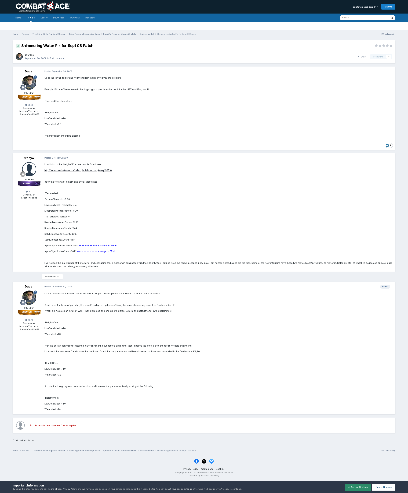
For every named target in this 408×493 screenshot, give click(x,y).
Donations (90, 17)
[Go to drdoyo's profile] (29, 169)
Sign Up (388, 6)
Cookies (220, 469)
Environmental (57, 58)
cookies (103, 489)
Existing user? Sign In (365, 7)
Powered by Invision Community (204, 475)
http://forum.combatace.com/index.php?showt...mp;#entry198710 (78, 170)
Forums (31, 17)
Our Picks (75, 17)
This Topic (379, 17)
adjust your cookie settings (178, 489)
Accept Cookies (359, 487)
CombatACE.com (206, 473)
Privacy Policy (190, 469)
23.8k (30, 105)
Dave (31, 54)
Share (363, 56)
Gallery (43, 17)
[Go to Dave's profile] (19, 56)
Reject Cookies (383, 487)
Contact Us (207, 469)
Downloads (58, 17)
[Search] (391, 17)
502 (30, 191)
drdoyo (28, 158)
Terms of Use (54, 489)
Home (18, 17)
